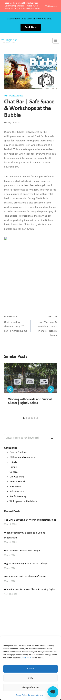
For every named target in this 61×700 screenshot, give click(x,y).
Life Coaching (16, 476)
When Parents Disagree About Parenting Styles (29, 589)
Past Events (15, 486)
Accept (30, 668)
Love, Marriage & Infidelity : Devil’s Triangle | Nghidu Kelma (47, 326)
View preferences (30, 687)
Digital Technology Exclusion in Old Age (25, 563)
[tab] (24, 418)
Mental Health (17, 481)
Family (13, 467)
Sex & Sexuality (17, 496)
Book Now (31, 27)
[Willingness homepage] (26, 40)
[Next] (50, 389)
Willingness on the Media (23, 501)
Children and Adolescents (23, 457)
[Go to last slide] (10, 389)
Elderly (13, 462)
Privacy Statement (35, 695)
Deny (30, 678)
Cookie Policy (26, 658)
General (13, 472)
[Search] (52, 438)
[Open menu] (56, 40)
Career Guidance (18, 452)
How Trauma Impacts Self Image (22, 550)
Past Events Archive (13, 96)
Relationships (16, 491)
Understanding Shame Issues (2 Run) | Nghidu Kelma (15, 324)
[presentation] (30, 378)
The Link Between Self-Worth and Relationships (30, 520)
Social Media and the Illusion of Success (26, 576)
